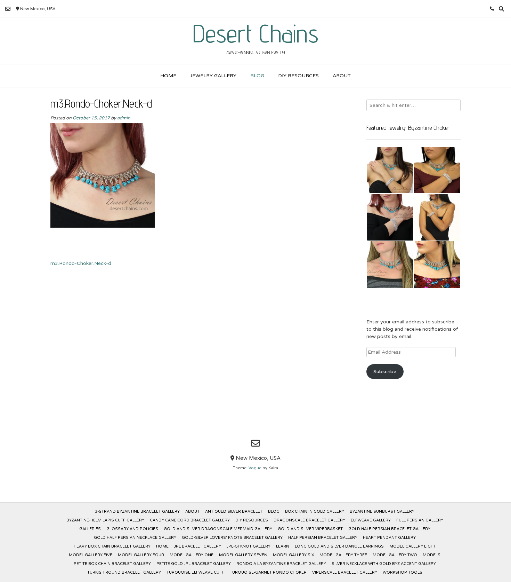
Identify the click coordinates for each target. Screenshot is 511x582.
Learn (282, 546)
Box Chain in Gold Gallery (314, 511)
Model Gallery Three (343, 555)
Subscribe (384, 372)
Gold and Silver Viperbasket (310, 529)
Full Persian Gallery (419, 520)
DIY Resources (298, 76)
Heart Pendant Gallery (389, 537)
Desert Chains (255, 33)
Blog (257, 76)
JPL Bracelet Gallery (197, 546)
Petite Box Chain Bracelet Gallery (112, 563)
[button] (390, 170)
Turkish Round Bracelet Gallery (124, 572)
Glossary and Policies (132, 529)
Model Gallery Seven (243, 555)
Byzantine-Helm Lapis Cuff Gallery (105, 520)
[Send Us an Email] (7, 9)
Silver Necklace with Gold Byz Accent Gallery (384, 563)
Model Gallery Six (293, 555)
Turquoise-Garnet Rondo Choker (268, 572)
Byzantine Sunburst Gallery (382, 511)
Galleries (90, 529)
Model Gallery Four (141, 555)
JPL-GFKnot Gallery (248, 546)
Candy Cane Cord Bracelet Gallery (190, 520)
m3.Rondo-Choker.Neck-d (80, 263)
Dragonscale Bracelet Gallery (309, 520)
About (342, 76)
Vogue (255, 468)
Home (168, 76)
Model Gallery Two (395, 555)
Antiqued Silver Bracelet (233, 511)
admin (123, 118)
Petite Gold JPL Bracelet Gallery (193, 563)
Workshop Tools (402, 572)
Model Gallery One (191, 555)
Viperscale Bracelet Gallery (344, 572)
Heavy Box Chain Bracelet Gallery (112, 546)
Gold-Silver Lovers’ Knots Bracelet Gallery (232, 537)
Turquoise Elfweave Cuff (195, 572)
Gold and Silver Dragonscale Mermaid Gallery (218, 529)
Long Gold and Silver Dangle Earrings (339, 546)
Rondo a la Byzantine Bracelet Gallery (281, 563)
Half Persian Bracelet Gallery (322, 537)
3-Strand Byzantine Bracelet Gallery (137, 511)
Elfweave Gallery (371, 520)
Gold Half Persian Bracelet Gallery (389, 529)
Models (431, 555)
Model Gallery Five (90, 555)
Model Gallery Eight (412, 546)
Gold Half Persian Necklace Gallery (135, 537)
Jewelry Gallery (213, 76)
